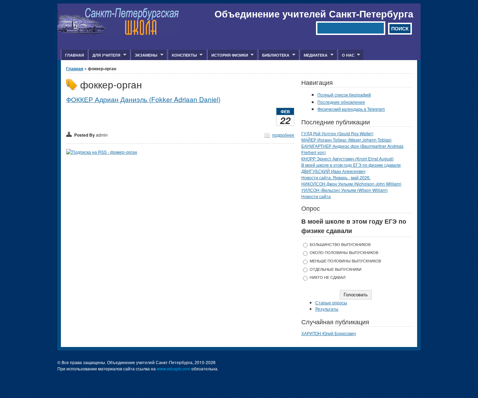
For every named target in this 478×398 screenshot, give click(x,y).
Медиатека (314, 55)
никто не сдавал (327, 277)
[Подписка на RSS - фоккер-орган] (101, 152)
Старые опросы (331, 302)
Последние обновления (341, 102)
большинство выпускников (340, 244)
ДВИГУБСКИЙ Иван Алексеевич (333, 171)
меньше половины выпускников (345, 260)
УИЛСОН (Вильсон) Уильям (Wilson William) (344, 190)
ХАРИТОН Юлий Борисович (328, 333)
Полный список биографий (344, 94)
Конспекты (182, 55)
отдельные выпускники (335, 269)
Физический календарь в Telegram (351, 109)
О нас (346, 55)
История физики (227, 55)
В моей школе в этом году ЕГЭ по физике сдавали (351, 165)
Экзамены (144, 55)
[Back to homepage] (118, 33)
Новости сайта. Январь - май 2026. (336, 177)
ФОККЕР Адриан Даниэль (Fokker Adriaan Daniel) (143, 99)
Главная (74, 55)
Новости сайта (316, 196)
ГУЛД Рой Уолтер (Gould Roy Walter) (337, 133)
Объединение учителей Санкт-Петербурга (314, 13)
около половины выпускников (344, 252)
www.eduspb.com (173, 368)
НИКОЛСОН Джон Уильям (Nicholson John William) (351, 184)
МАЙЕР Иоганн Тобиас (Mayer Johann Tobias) (346, 140)
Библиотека (273, 55)
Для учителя (104, 55)
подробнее (283, 135)
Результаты (326, 309)
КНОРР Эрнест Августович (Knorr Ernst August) (347, 158)
